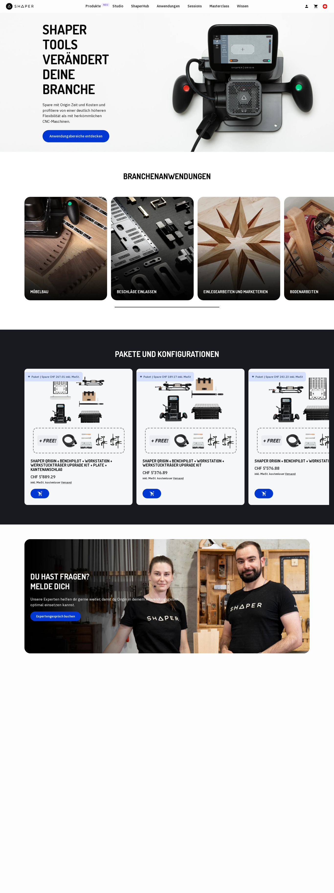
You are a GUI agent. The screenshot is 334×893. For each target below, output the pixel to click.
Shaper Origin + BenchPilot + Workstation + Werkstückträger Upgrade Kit (183, 463)
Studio (117, 6)
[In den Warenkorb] (40, 493)
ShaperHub (140, 6)
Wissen (242, 6)
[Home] (45, 6)
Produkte (93, 6)
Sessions (195, 6)
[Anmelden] (306, 6)
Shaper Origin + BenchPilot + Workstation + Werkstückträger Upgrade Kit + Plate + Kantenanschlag (71, 465)
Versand (66, 482)
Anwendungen (168, 6)
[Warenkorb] (316, 6)
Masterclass (219, 6)
